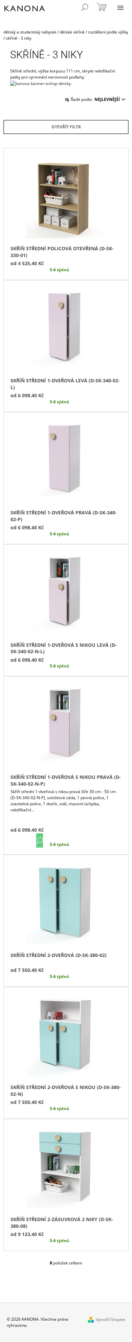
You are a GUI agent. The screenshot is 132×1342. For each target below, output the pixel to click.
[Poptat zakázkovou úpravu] (40, 83)
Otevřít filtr (66, 127)
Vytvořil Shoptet (110, 1319)
